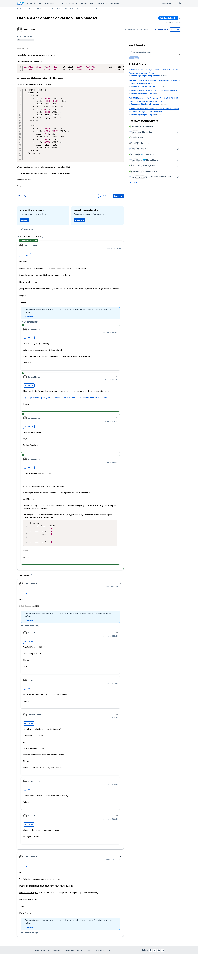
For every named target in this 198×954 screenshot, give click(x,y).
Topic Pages (114, 3)
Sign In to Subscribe (168, 18)
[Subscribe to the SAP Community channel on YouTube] (159, 950)
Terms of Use (46, 950)
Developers (73, 3)
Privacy (36, 950)
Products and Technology (48, 3)
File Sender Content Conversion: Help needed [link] (84, 9)
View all (132, 183)
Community (31, 3)
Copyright (56, 950)
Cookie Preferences (102, 950)
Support (90, 950)
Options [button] (179, 18)
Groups (64, 3)
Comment (118, 196)
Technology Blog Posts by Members (145, 76)
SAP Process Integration (25, 40)
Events (92, 3)
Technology (51, 9)
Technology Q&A (62, 9)
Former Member (30, 29)
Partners (84, 3)
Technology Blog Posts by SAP (143, 86)
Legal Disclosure (68, 950)
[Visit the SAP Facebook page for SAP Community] (150, 950)
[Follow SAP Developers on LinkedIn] (163, 950)
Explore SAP (166, 3)
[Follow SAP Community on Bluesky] (154, 950)
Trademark (80, 950)
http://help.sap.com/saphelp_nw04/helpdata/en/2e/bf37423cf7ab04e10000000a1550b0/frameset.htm (65, 398)
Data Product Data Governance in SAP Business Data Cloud (153, 91)
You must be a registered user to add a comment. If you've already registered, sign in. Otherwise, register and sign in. (68, 311)
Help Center (102, 3)
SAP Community (22, 9)
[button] (171, 30)
